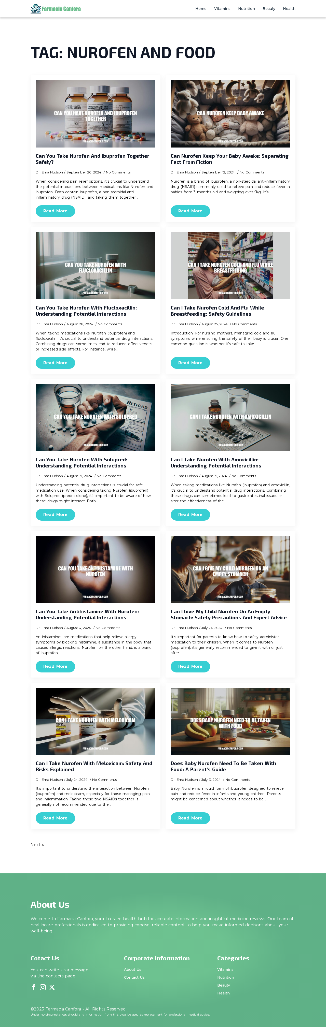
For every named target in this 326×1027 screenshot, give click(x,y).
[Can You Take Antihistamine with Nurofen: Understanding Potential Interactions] (95, 569)
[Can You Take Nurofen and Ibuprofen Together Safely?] (95, 114)
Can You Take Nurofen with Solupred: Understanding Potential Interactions (81, 462)
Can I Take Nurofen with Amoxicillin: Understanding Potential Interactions (216, 462)
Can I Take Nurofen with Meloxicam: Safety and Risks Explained (94, 766)
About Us (133, 969)
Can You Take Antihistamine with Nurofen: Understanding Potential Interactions (87, 614)
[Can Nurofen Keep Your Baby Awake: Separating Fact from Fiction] (230, 114)
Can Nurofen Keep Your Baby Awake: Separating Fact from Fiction (230, 159)
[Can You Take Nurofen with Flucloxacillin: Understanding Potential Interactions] (95, 265)
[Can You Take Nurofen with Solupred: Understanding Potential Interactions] (95, 417)
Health (289, 8)
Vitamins (222, 8)
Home (201, 8)
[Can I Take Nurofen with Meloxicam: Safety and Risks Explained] (95, 721)
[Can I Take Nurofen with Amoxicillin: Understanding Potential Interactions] (230, 417)
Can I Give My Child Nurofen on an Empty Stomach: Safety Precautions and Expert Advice (229, 614)
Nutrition (246, 8)
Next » (37, 844)
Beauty (269, 8)
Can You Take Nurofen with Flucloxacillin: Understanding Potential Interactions (86, 310)
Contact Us (134, 977)
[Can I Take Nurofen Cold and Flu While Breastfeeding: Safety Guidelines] (230, 265)
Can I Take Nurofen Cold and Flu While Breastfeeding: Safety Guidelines (217, 310)
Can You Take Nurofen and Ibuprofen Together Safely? (92, 159)
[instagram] (43, 987)
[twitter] (52, 987)
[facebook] (34, 987)
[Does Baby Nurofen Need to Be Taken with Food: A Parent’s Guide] (230, 721)
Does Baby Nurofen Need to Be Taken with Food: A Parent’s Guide (223, 766)
